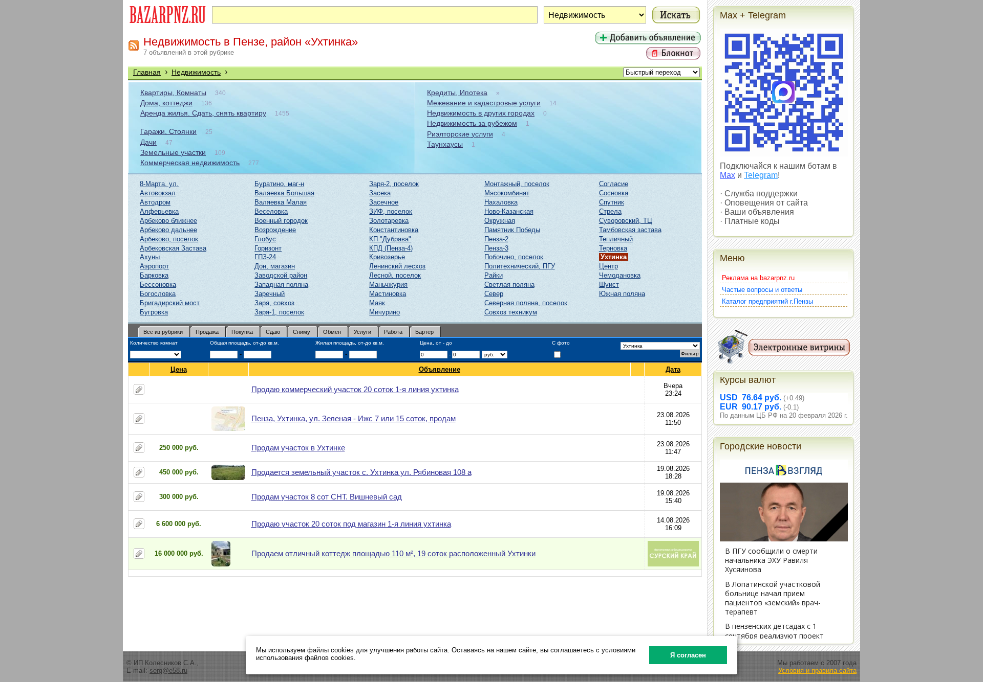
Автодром (155, 202)
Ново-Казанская (508, 211)
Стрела (610, 211)
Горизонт (268, 248)
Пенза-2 (496, 239)
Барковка (154, 275)
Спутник (611, 202)
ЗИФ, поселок (390, 211)
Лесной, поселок (395, 275)
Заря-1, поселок (279, 312)
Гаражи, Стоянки (168, 131)
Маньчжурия (388, 284)
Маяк (377, 303)
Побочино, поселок (513, 257)
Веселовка (271, 211)
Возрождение (275, 230)
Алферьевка (159, 211)
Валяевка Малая (280, 202)
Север (493, 294)
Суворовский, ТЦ (625, 220)
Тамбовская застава (630, 230)
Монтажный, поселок (516, 184)
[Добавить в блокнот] (139, 389)
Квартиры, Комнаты (173, 92)
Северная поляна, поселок (525, 303)
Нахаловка (501, 202)
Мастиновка (387, 294)
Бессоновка (158, 284)
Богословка (158, 294)
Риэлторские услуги (460, 134)
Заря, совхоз (274, 303)
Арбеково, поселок (169, 239)
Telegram (761, 175)
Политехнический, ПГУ (519, 266)
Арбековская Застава (173, 248)
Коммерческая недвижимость (190, 162)
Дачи (148, 142)
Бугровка (154, 312)
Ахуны (150, 257)
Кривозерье (387, 257)
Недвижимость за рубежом (472, 123)
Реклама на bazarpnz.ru (758, 278)
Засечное (383, 202)
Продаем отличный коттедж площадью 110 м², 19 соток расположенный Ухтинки (393, 553)
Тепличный (616, 239)
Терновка (613, 248)
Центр (608, 266)
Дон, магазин (274, 266)
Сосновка (613, 193)
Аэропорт (154, 266)
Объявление (439, 369)
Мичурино (384, 312)
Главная (147, 72)
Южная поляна (622, 294)
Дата (673, 369)
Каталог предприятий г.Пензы (767, 301)
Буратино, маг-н (279, 184)
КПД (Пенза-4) (391, 248)
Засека (380, 193)
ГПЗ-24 (265, 257)
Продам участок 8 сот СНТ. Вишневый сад (326, 496)
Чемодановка (619, 275)
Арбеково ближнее (168, 220)
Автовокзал (158, 193)
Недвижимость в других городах (481, 113)
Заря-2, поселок (394, 184)
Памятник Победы (512, 230)
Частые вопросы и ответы (762, 289)
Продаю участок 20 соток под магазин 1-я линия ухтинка (351, 523)
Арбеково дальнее (168, 230)
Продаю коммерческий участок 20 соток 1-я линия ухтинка (355, 389)
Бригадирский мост (170, 303)
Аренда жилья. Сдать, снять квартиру (203, 113)
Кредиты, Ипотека (457, 92)
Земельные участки (173, 152)
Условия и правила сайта (817, 670)
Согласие (613, 184)
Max (727, 175)
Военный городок (281, 220)
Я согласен (688, 655)
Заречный (269, 294)
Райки (493, 275)
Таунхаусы (445, 144)
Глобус (265, 239)
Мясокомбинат (506, 193)
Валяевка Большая (284, 193)
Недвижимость (196, 72)
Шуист (609, 284)
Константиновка (393, 230)
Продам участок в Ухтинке (298, 447)
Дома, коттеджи (166, 103)
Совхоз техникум (510, 312)
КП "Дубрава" (390, 239)
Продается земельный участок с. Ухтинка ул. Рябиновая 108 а (361, 472)
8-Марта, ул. (159, 184)
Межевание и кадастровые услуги (484, 103)
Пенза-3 (496, 248)
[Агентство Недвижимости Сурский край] (673, 564)
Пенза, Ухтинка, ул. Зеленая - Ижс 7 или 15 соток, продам (353, 418)
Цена (178, 369)
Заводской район (280, 275)
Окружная (499, 220)
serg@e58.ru (168, 670)
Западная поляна (281, 284)
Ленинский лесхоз (397, 266)
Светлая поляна (509, 284)
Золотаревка (389, 220)
